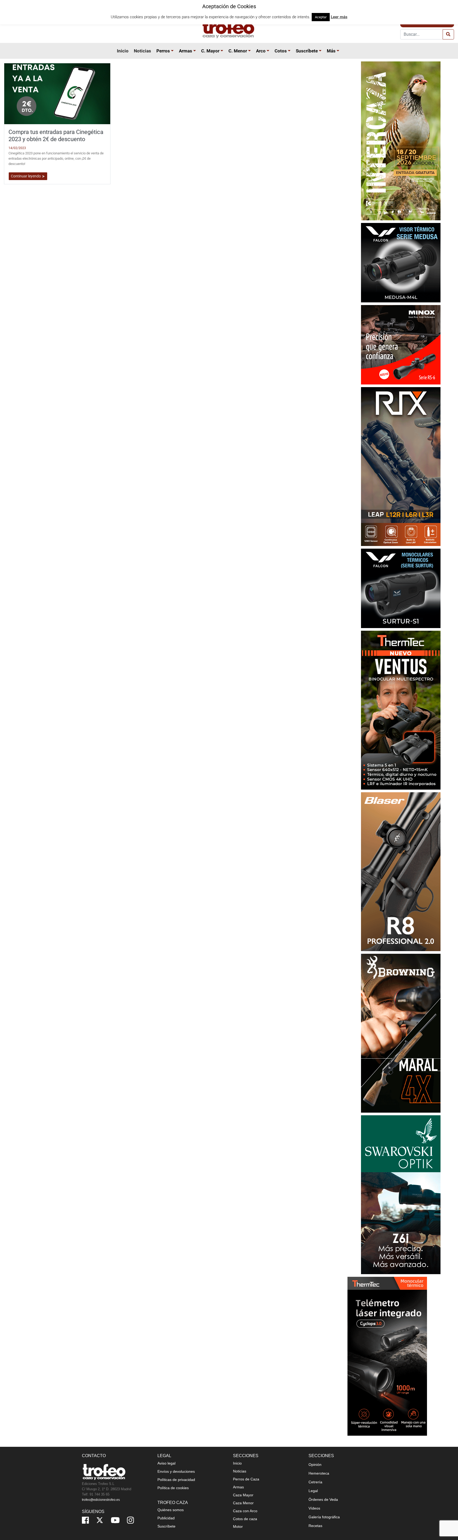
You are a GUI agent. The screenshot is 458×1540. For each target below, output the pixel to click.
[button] (173, 51)
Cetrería (315, 1482)
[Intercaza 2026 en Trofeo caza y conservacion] (401, 140)
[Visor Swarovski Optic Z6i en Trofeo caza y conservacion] (401, 1194)
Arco (261, 50)
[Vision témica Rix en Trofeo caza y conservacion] (401, 466)
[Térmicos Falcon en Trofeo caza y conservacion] (401, 262)
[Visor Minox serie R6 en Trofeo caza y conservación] (401, 344)
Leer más (339, 17)
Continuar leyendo (26, 176)
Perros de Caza (246, 1479)
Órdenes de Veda (323, 1499)
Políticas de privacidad (176, 1480)
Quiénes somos (170, 1510)
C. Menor (237, 50)
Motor (238, 1526)
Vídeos (314, 1508)
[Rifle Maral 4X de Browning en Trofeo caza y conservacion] (401, 1033)
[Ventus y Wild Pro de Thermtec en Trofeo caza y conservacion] (401, 710)
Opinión (315, 1464)
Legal (313, 1491)
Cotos (281, 50)
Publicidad (166, 1518)
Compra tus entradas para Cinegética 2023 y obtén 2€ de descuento (55, 135)
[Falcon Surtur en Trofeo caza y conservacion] (401, 588)
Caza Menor (243, 1503)
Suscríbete (307, 50)
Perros (163, 50)
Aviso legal (166, 1463)
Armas (185, 50)
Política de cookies (173, 1488)
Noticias (142, 50)
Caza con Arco (245, 1511)
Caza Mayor (243, 1495)
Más (331, 50)
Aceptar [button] (321, 17)
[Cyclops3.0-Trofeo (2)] (387, 1356)
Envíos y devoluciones (176, 1471)
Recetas (315, 1526)
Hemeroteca (319, 1473)
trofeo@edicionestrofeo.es (101, 1500)
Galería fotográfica (324, 1517)
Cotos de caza (245, 1519)
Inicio (123, 50)
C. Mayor (210, 50)
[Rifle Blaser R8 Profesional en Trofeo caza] (401, 871)
